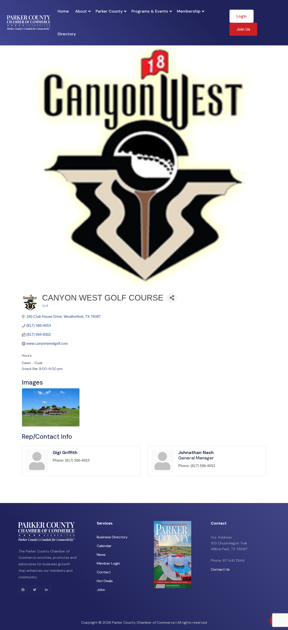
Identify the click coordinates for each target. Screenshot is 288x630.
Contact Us (220, 569)
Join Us (243, 29)
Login (241, 16)
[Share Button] (172, 298)
